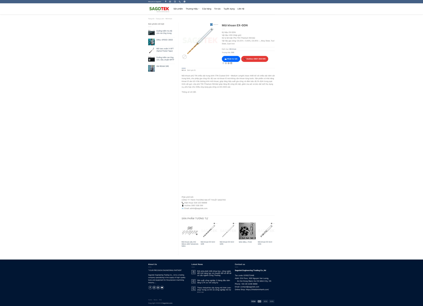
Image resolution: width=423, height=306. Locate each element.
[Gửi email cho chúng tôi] (158, 287)
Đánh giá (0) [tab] (191, 70)
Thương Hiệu (192, 9)
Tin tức (217, 9)
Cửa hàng (206, 9)
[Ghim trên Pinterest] (228, 63)
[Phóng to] (184, 57)
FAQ (160, 300)
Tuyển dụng (229, 9)
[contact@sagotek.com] (170, 1)
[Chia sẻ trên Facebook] (223, 63)
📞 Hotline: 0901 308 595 (255, 59)
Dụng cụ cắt (160, 18)
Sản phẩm (178, 9)
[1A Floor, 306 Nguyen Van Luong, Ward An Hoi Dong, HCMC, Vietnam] (166, 1)
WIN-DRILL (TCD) (245, 242)
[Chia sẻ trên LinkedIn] (231, 63)
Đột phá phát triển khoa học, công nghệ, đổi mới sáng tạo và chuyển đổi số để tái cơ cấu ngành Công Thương (214, 273)
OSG (232, 52)
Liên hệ (240, 9)
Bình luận (200, 292)
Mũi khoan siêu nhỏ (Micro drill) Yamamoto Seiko (190, 244)
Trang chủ (151, 18)
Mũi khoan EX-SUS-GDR (208, 243)
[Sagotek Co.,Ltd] (159, 9)
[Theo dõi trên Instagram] (154, 287)
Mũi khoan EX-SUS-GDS (265, 243)
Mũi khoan (169, 18)
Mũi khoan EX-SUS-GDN (227, 243)
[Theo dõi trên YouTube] (162, 287)
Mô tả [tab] (184, 70)
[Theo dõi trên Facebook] (150, 287)
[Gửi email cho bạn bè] (226, 63)
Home (150, 300)
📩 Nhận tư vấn (230, 59)
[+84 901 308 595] (185, 1)
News (155, 300)
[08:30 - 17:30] (175, 1)
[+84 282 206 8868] (180, 1)
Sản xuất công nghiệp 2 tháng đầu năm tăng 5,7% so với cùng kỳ (213, 281)
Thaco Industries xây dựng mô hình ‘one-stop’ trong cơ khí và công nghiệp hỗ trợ (214, 289)
